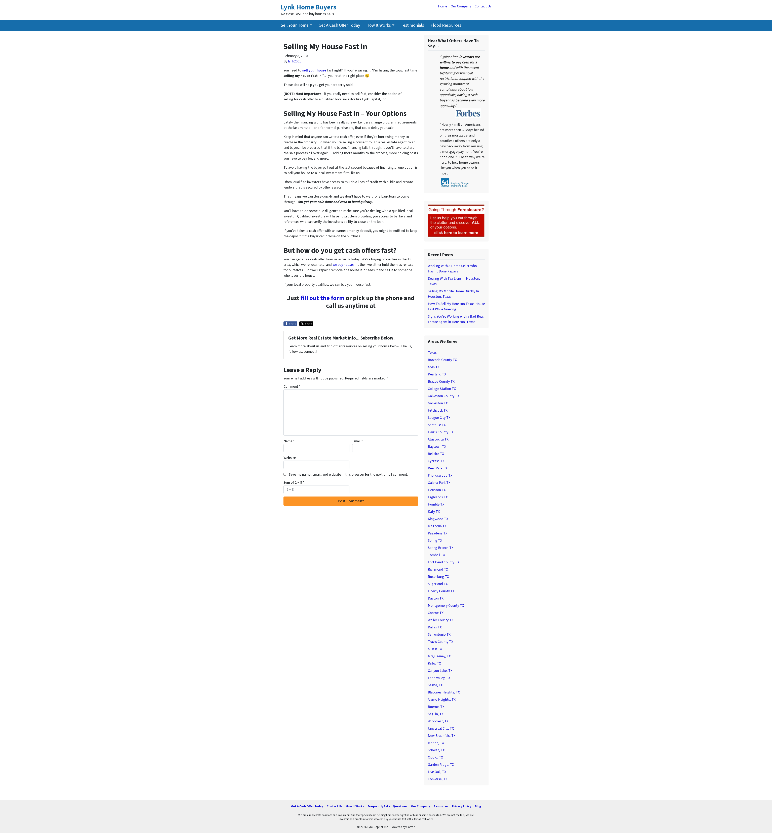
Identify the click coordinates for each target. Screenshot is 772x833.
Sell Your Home (295, 25)
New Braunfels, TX (441, 735)
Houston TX (437, 489)
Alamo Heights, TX (442, 699)
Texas (432, 352)
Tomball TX (436, 555)
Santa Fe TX (437, 424)
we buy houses (344, 264)
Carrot (410, 827)
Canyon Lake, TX (440, 670)
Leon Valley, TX (439, 677)
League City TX (439, 417)
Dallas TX (435, 627)
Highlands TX (438, 497)
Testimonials (412, 25)
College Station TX (442, 388)
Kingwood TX (438, 518)
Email (357, 441)
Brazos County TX (441, 381)
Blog (478, 806)
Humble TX (436, 504)
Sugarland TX (438, 583)
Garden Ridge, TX (441, 764)
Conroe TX (435, 612)
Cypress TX (436, 461)
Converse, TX (437, 779)
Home (442, 6)
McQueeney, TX (439, 656)
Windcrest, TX (438, 721)
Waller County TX (440, 620)
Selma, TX (435, 685)
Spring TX (435, 540)
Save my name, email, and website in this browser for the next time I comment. (348, 474)
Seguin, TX (435, 714)
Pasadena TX (437, 533)
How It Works (378, 25)
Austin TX (435, 649)
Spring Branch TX (440, 547)
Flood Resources (446, 25)
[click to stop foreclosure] (456, 220)
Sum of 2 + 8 (293, 482)
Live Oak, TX (437, 771)
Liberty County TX (441, 591)
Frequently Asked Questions (387, 806)
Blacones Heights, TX (444, 692)
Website (289, 457)
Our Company (461, 6)
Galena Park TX (439, 482)
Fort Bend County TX (443, 562)
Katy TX (434, 511)
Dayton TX (435, 598)
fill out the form (323, 298)
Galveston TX (438, 403)
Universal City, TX (441, 728)
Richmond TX (438, 569)
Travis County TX (440, 641)
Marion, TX (436, 742)
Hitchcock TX (438, 410)
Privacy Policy (461, 806)
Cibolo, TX (435, 757)
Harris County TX (440, 432)
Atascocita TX (438, 439)
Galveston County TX (443, 396)
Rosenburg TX (438, 576)
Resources (441, 806)
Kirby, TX (434, 663)
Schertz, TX (436, 750)
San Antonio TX (439, 634)
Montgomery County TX (446, 605)
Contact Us (483, 6)
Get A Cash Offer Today (339, 25)
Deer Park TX (437, 468)
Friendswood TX (440, 475)
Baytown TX (437, 446)
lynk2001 (294, 61)
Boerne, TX (436, 706)
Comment (292, 386)
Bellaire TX (436, 453)
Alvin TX (433, 367)
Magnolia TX (437, 526)
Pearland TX (437, 374)
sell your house (314, 70)
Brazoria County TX (442, 359)
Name (289, 441)
